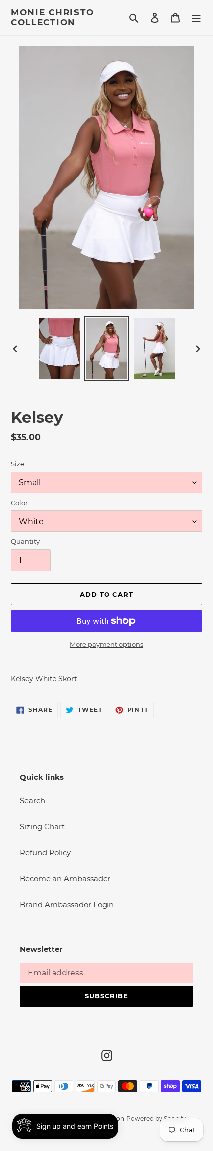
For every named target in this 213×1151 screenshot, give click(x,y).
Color (19, 503)
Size (17, 464)
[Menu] (196, 17)
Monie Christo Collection (52, 17)
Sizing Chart (42, 826)
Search (32, 800)
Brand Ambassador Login (67, 904)
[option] (59, 348)
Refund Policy (45, 852)
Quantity (25, 541)
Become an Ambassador (65, 878)
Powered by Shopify (156, 1118)
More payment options (106, 644)
